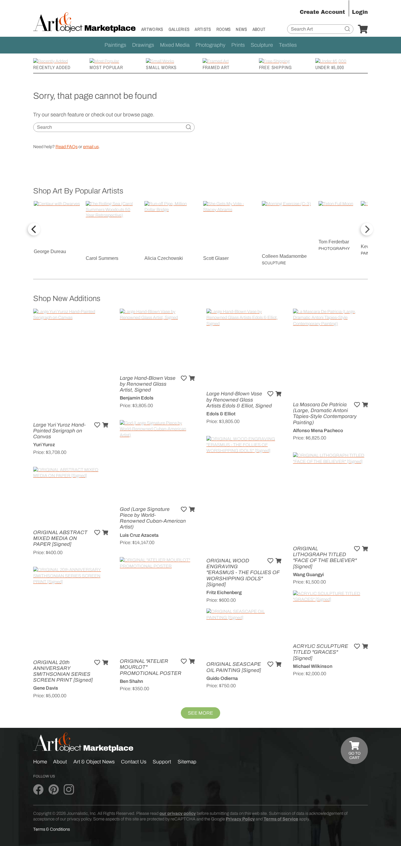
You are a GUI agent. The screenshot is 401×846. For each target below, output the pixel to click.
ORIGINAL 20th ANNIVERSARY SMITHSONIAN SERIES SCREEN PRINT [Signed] (63, 671)
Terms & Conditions (51, 829)
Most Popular (106, 67)
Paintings (115, 45)
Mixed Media (175, 45)
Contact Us (133, 762)
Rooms (223, 29)
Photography (210, 45)
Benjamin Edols (137, 397)
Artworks (152, 29)
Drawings (143, 45)
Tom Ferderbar (334, 241)
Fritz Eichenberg (224, 592)
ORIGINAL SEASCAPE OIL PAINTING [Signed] (233, 667)
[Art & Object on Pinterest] (53, 789)
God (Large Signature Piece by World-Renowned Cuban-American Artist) (153, 518)
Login (360, 12)
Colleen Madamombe (284, 256)
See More (200, 712)
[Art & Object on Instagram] (69, 789)
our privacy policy (177, 813)
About (259, 29)
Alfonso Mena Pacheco (318, 430)
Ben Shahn (131, 681)
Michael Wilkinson (312, 666)
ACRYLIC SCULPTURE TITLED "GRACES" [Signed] (320, 652)
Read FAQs (66, 146)
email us (91, 146)
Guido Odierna (222, 678)
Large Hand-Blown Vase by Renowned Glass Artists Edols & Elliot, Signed (239, 399)
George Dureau (50, 251)
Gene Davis (45, 688)
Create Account (322, 12)
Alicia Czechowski (163, 258)
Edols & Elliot (220, 413)
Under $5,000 (329, 67)
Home (40, 762)
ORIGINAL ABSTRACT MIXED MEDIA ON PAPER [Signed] (60, 538)
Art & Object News (94, 762)
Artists (203, 29)
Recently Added (51, 67)
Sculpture (262, 45)
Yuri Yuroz (44, 444)
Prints (238, 45)
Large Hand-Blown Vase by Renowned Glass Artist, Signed (148, 384)
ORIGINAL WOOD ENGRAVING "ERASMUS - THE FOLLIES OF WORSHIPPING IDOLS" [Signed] (242, 572)
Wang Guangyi (308, 574)
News (241, 29)
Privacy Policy (240, 819)
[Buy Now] (105, 425)
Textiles (288, 45)
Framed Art (216, 67)
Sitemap (187, 762)
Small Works (161, 67)
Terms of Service (281, 819)
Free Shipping (275, 67)
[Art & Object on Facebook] (38, 789)
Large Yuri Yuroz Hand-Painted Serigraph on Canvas (59, 430)
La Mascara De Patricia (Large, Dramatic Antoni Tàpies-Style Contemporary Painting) (325, 413)
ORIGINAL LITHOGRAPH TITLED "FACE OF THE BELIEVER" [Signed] (325, 557)
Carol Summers (102, 258)
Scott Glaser (216, 258)
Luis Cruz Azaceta (139, 535)
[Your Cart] (363, 29)
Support (162, 762)
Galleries (179, 29)
